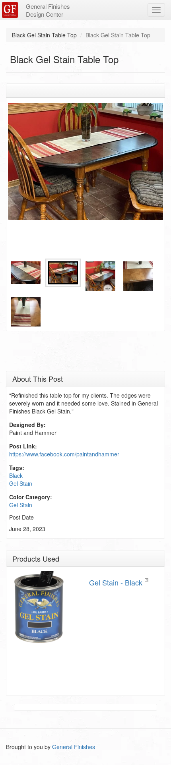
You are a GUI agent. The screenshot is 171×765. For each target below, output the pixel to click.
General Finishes (73, 747)
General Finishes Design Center (48, 10)
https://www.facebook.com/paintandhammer (64, 454)
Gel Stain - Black (115, 582)
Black (16, 475)
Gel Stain (20, 483)
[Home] (11, 10)
